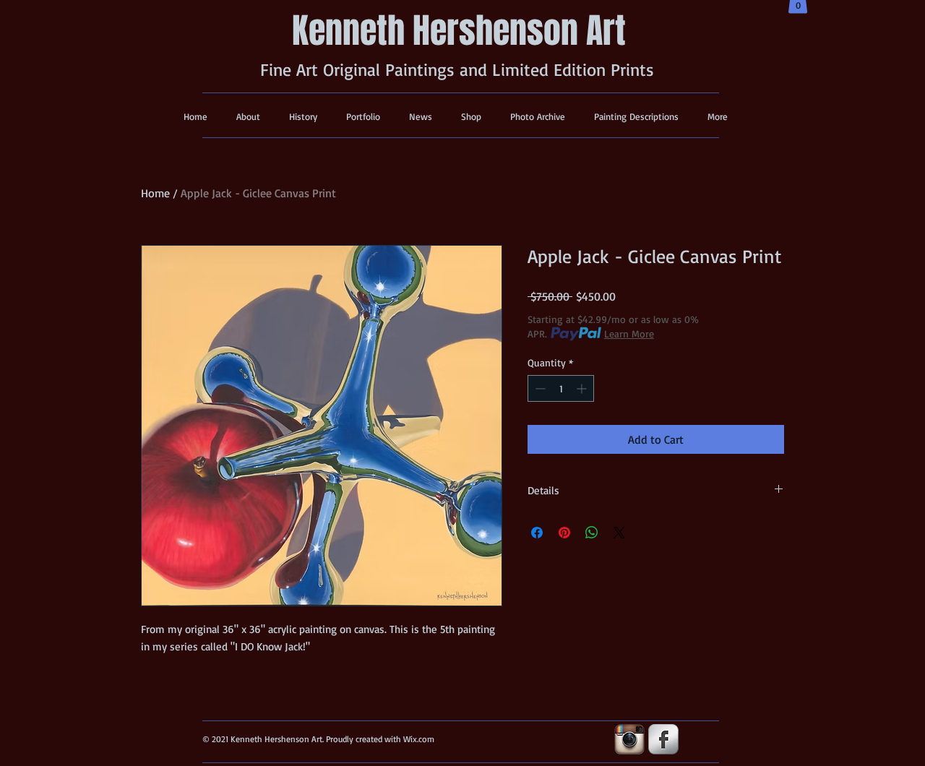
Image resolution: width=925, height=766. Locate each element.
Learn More (629, 333)
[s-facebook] (663, 739)
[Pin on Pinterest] (564, 532)
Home (155, 193)
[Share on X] (619, 532)
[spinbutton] (561, 388)
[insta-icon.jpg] (629, 739)
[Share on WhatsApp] (592, 532)
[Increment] (583, 388)
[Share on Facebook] (537, 532)
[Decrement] (539, 388)
